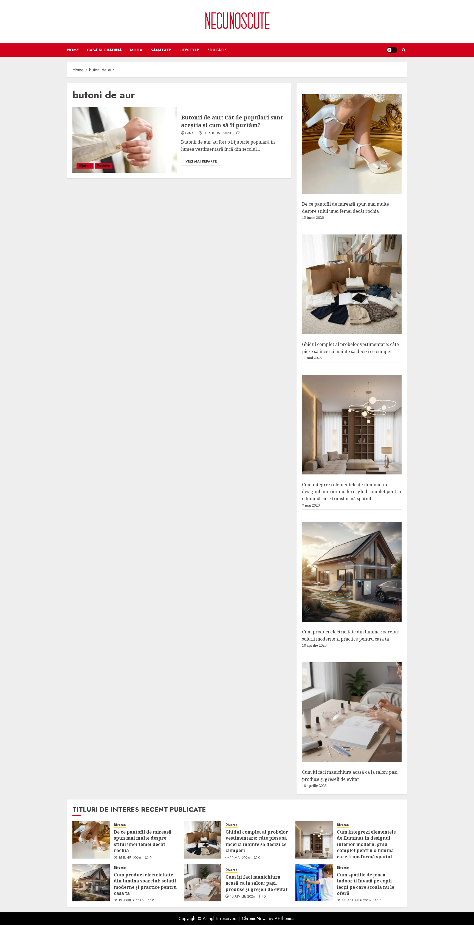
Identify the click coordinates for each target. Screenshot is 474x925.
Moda (136, 50)
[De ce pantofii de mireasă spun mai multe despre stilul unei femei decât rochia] (352, 144)
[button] (403, 50)
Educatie (217, 50)
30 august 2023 (217, 133)
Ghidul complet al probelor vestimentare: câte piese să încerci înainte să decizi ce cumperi (256, 841)
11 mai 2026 (240, 858)
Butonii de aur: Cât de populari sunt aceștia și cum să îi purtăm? (232, 121)
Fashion (103, 165)
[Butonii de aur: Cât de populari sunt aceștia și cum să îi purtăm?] (124, 140)
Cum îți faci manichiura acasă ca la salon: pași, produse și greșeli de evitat (256, 883)
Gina (189, 133)
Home (73, 50)
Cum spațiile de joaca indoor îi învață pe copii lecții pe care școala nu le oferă (365, 884)
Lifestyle (189, 50)
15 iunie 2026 (130, 858)
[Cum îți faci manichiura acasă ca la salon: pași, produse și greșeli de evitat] (352, 712)
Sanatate (161, 50)
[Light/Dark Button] (391, 50)
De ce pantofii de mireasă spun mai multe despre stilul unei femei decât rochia (142, 841)
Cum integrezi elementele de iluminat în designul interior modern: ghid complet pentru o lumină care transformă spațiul (351, 492)
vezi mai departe (201, 161)
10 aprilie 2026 (131, 901)
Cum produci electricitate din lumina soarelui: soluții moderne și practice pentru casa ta (145, 884)
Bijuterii (85, 165)
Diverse (120, 825)
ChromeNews (254, 918)
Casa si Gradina (104, 50)
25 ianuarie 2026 (356, 901)
